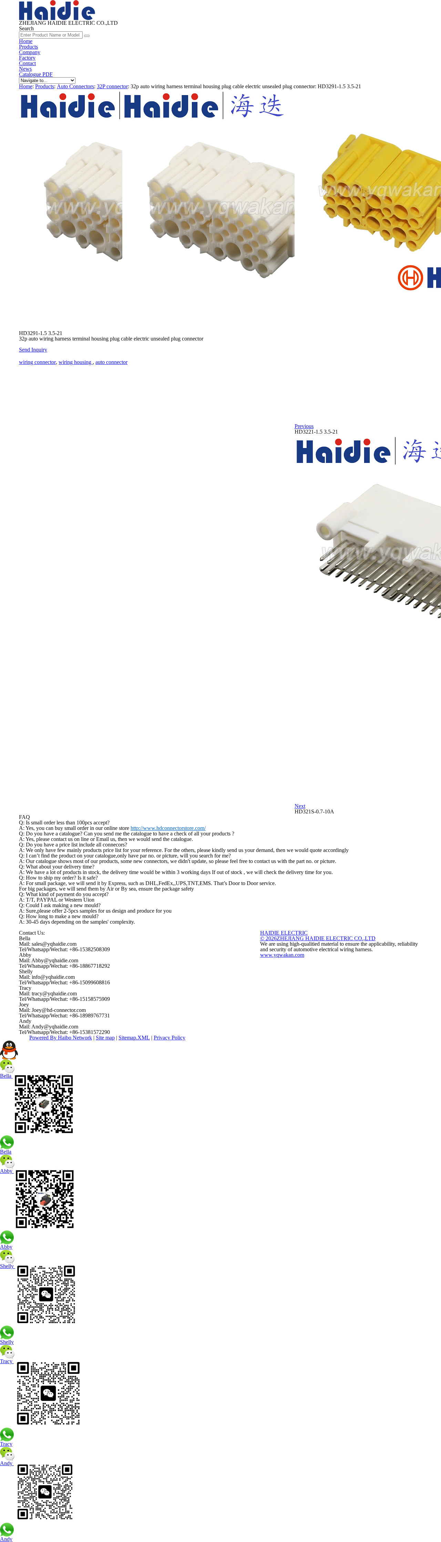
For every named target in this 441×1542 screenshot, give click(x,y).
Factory (27, 58)
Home (25, 41)
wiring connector (37, 362)
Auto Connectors (75, 86)
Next (300, 806)
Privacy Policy (169, 1038)
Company (29, 52)
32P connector (112, 86)
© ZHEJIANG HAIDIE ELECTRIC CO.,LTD (318, 938)
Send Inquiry (33, 350)
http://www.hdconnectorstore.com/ (168, 828)
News (25, 69)
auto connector (111, 362)
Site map (105, 1038)
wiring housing (76, 362)
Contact (27, 63)
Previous (304, 426)
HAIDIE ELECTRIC (284, 933)
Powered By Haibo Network (60, 1038)
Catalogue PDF (36, 74)
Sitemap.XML (134, 1038)
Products (28, 47)
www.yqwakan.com (282, 955)
